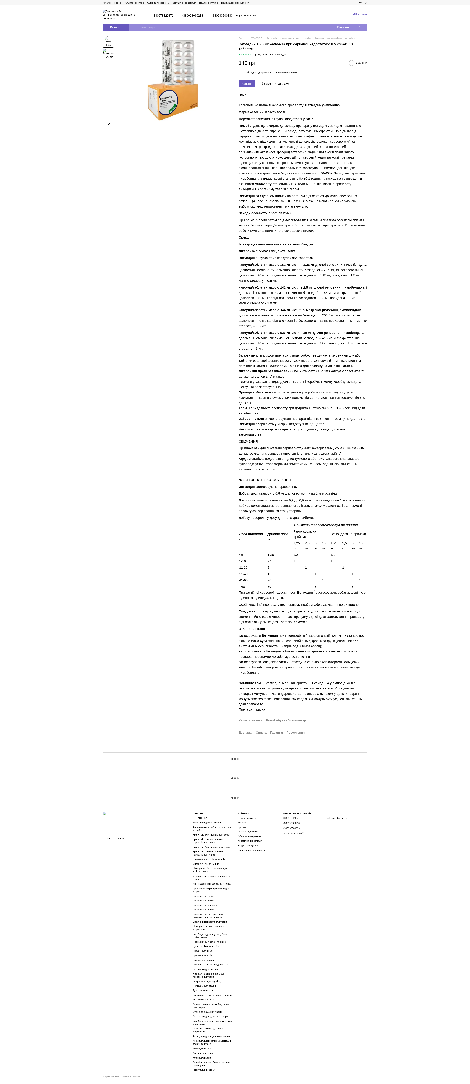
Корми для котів (202, 1057)
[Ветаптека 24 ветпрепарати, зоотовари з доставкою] (116, 820)
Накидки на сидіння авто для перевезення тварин (209, 975)
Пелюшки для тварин (204, 985)
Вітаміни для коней (203, 909)
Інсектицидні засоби (204, 1069)
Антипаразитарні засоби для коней (212, 883)
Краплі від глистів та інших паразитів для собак (208, 841)
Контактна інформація (184, 3)
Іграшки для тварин (203, 960)
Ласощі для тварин (203, 1053)
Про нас (118, 3)
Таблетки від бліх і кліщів (207, 822)
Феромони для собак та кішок (209, 941)
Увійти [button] (248, 72)
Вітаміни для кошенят (205, 905)
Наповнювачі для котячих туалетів (212, 995)
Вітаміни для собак (203, 896)
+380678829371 (162, 15)
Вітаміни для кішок (203, 900)
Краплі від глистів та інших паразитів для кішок (208, 853)
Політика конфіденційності (235, 3)
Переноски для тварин (205, 969)
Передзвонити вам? (246, 15)
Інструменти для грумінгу (207, 981)
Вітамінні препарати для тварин (210, 921)
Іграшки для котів (202, 955)
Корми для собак (202, 1048)
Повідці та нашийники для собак (211, 964)
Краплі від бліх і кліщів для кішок (211, 847)
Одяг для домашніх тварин (208, 1011)
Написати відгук (278, 54)
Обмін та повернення (158, 3)
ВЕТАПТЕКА (200, 818)
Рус (365, 3)
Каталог (107, 3)
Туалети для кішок (203, 990)
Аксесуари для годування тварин (211, 1036)
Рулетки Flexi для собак (206, 946)
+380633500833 (222, 15)
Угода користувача (208, 3)
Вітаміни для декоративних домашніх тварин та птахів (208, 916)
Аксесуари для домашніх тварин (211, 1016)
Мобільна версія (115, 838)
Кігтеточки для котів (204, 999)
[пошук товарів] (136, 27)
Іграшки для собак (203, 950)
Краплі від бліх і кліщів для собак (211, 834)
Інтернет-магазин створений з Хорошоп (121, 1076)
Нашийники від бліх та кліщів (209, 859)
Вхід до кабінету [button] (247, 818)
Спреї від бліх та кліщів (206, 864)
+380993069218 (192, 15)
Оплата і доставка (134, 3)
